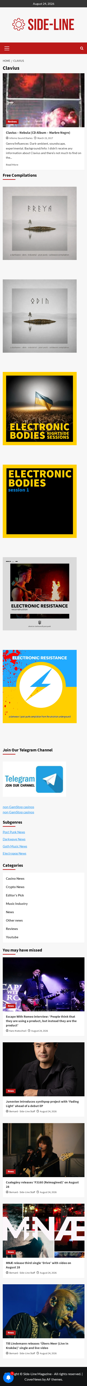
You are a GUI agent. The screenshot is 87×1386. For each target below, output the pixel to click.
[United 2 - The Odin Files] (40, 316)
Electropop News (14, 853)
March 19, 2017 (45, 138)
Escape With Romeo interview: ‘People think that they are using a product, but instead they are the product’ (41, 1021)
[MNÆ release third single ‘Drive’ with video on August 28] (43, 1231)
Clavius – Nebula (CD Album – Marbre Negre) (38, 132)
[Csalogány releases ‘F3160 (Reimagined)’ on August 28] (43, 1150)
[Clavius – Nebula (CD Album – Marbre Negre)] (43, 100)
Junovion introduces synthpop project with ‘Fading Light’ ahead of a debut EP (42, 1103)
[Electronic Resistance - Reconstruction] (40, 593)
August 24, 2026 (39, 1031)
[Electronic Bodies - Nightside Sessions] (40, 408)
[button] (7, 47)
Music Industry (17, 903)
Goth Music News (15, 846)
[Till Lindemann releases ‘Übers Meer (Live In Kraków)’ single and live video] (43, 1311)
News (10, 912)
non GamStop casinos (18, 807)
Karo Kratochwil (17, 1031)
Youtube (12, 937)
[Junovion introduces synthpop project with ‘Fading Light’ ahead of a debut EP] (43, 1069)
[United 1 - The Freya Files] (40, 223)
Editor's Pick (15, 895)
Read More (12, 164)
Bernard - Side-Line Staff (22, 1111)
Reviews (12, 121)
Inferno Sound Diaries (21, 138)
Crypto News (15, 887)
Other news (14, 920)
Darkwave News (14, 839)
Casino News (15, 878)
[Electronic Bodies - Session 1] (40, 501)
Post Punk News (14, 832)
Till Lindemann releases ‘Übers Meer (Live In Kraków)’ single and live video (37, 1345)
